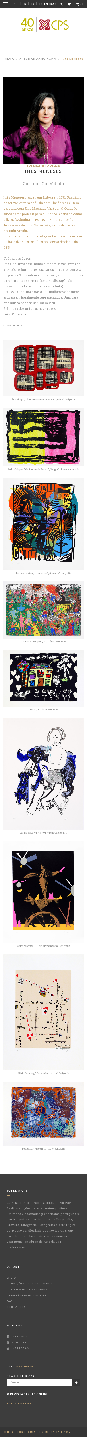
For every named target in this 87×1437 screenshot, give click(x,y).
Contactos (16, 1307)
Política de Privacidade (27, 1289)
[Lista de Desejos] (69, 4)
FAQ (10, 1301)
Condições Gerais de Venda (30, 1283)
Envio (11, 1277)
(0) (82, 3)
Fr (41, 3)
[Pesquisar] (61, 4)
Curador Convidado (37, 59)
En (25, 3)
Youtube (19, 1342)
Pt (16, 3)
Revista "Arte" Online (28, 1394)
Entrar (50, 3)
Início (9, 59)
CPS (20, 1366)
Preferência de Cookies (27, 1295)
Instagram (20, 1348)
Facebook (19, 1336)
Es (33, 3)
